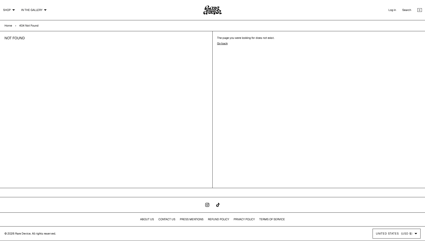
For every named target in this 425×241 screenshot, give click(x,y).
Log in (392, 10)
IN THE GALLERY (31, 10)
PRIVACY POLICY (244, 219)
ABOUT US (147, 219)
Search (406, 10)
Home (8, 25)
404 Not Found (29, 25)
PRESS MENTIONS (191, 219)
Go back (222, 43)
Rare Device (23, 233)
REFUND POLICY (218, 219)
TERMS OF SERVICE (272, 219)
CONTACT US (166, 219)
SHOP (7, 10)
